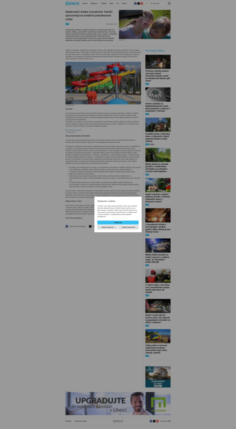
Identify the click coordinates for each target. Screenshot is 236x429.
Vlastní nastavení (107, 227)
